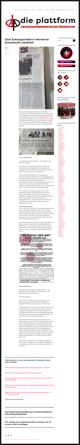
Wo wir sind (26, 9)
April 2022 (61, 187)
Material (40, 9)
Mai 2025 (60, 142)
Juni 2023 (60, 168)
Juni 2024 (60, 152)
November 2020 (62, 208)
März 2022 (61, 188)
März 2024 (61, 156)
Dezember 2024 (62, 144)
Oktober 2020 (61, 209)
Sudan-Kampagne (61, 9)
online (34, 120)
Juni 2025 (60, 141)
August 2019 (61, 227)
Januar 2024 (61, 159)
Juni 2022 (60, 184)
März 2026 (61, 134)
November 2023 (62, 162)
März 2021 (61, 202)
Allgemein (7, 54)
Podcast (47, 9)
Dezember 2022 (62, 176)
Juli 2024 (60, 151)
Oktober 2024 (61, 147)
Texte (33, 9)
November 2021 (62, 193)
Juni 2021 (60, 198)
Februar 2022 (61, 189)
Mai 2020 (60, 215)
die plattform (7, 439)
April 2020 (61, 217)
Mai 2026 (60, 131)
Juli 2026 (60, 129)
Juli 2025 (60, 139)
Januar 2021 (61, 205)
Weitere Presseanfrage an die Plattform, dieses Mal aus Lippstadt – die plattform (30, 367)
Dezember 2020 (62, 206)
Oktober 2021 (61, 194)
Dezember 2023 (62, 160)
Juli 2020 (60, 213)
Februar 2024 (61, 158)
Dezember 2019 (62, 222)
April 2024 (61, 155)
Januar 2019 (61, 236)
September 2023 (62, 164)
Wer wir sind (18, 9)
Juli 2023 (60, 167)
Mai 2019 (60, 231)
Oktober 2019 (61, 225)
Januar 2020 (61, 221)
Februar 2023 (61, 173)
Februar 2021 (61, 204)
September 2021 (62, 196)
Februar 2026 (61, 135)
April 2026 (61, 133)
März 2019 (61, 234)
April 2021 (61, 201)
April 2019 (61, 233)
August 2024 (61, 150)
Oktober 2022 (61, 179)
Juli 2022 (60, 183)
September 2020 (62, 210)
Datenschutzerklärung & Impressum (18, 439)
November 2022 (62, 177)
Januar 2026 (61, 137)
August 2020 (61, 211)
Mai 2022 (60, 185)
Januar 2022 (61, 190)
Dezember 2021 (62, 192)
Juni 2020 (60, 214)
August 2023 (61, 165)
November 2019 (62, 223)
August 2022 (61, 181)
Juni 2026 (60, 130)
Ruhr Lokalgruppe (45, 115)
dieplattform (7, 50)
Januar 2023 (61, 175)
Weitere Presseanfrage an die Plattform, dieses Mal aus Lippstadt (26, 372)
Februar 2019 (61, 235)
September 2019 (62, 226)
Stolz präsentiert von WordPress (33, 439)
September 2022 (62, 180)
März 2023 (61, 172)
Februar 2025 (61, 143)
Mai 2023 (60, 169)
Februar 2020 (61, 219)
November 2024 (62, 146)
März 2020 (61, 218)
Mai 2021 (60, 200)
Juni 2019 (60, 230)
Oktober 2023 (61, 163)
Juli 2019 (60, 229)
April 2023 (61, 171)
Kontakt (53, 9)
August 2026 (61, 127)
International (70, 9)
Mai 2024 (60, 154)
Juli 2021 (60, 197)
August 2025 (61, 138)
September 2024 (62, 148)
